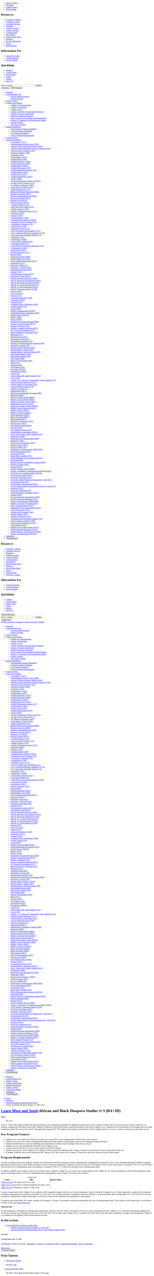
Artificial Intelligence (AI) (20, 190)
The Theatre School (18, 125)
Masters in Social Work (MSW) (23, 400)
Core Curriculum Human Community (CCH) (28, 233)
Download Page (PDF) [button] (14, 1269)
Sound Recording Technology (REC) (25, 493)
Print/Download (12, 538)
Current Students (12, 58)
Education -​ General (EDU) (21, 268)
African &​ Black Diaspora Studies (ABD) (26, 146)
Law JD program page (21, 1203)
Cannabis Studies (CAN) (20, 205)
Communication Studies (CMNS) (23, 220)
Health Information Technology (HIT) (25, 313)
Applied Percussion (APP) (21, 168)
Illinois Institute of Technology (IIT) (24, 333)
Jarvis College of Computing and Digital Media (29, 118)
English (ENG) (16, 272)
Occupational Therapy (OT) (21, 430)
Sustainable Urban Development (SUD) (26, 508)
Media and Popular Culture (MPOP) (24, 406)
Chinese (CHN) (17, 216)
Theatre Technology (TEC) (21, 517)
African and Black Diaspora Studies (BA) (22, 1103)
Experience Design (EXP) (20, 276)
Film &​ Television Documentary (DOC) (26, 281)
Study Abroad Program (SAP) (22, 506)
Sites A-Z (9, 81)
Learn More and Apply (20, 1111)
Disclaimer (31, 1244)
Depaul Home (11, 9)
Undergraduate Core (13, 94)
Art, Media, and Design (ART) (22, 185)
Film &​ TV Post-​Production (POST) (24, 287)
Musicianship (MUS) (19, 419)
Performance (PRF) (18, 436)
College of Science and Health (22, 114)
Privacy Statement (86, 1244)
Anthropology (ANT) (19, 157)
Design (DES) (16, 255)
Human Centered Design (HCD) (23, 324)
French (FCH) (16, 296)
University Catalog (13, 575)
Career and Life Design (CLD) (22, 207)
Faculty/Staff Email (13, 41)
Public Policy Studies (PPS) (21, 456)
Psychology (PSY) (18, 454)
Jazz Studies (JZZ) (18, 367)
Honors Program (17, 99)
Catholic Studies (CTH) (20, 209)
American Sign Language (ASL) (23, 151)
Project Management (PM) (21, 452)
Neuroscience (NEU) (19, 423)
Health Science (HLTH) (20, 315)
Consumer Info (11, 33)
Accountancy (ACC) (18, 142)
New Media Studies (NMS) (21, 426)
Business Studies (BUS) (20, 203)
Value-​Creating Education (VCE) (23, 523)
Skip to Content (12, 3)
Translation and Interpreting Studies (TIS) (26, 519)
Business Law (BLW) (19, 200)
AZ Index (9, 5)
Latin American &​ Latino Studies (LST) (26, 376)
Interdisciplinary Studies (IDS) (22, 350)
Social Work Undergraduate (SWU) (24, 484)
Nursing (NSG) (16, 428)
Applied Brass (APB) (19, 159)
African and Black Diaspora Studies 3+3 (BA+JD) (30, 1228)
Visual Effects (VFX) (19, 525)
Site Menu (5, 88)
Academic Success (13, 24)
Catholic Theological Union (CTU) (24, 211)
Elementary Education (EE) (21, 270)
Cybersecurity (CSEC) (19, 248)
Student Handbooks (13, 127)
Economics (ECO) (18, 263)
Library (8, 43)
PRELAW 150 (7, 1182)
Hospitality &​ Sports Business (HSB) (25, 322)
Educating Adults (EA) (19, 265)
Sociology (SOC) (17, 488)
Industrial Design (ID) (19, 337)
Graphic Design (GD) (19, 307)
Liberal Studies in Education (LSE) (24, 384)
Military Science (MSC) (20, 410)
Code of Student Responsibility (22, 135)
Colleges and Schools (14, 103)
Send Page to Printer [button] (13, 1261)
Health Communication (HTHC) (23, 311)
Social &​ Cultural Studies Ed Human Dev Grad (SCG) (31, 480)
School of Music (17, 122)
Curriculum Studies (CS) (20, 244)
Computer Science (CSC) (20, 229)
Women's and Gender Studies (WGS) (25, 527)
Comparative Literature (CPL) (22, 224)
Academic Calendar (13, 20)
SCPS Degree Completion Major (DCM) (26, 473)
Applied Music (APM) (19, 166)
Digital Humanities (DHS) (21, 257)
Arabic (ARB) (16, 179)
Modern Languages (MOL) (21, 413)
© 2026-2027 (6, 1244)
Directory (9, 39)
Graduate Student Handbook (21, 131)
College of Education (19, 107)
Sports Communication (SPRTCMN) (25, 501)
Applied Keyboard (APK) (20, 164)
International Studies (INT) (21, 356)
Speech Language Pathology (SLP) (24, 499)
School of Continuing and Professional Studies (28, 120)
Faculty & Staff (11, 60)
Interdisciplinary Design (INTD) (23, 348)
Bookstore (10, 26)
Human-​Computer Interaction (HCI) (24, 328)
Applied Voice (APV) (19, 174)
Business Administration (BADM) (24, 196)
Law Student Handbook (20, 133)
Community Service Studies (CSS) (24, 222)
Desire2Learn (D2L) (13, 37)
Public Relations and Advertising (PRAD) (26, 458)
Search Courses (12, 101)
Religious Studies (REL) (20, 465)
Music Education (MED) (20, 415)
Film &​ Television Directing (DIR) (24, 278)
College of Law (16, 109)
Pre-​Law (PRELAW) (19, 447)
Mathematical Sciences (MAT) (22, 404)
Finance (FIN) (16, 291)
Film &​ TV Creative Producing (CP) (24, 285)
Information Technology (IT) (21, 341)
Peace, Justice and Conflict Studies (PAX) (26, 434)
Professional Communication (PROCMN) (26, 449)
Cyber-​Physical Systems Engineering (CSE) (27, 246)
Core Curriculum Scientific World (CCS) (26, 235)
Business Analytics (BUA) (21, 198)
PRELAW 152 (7, 1188)
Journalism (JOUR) (18, 369)
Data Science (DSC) (18, 250)
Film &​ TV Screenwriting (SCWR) (24, 289)
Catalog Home (11, 7)
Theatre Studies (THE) (19, 514)
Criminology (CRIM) (19, 239)
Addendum (10, 536)
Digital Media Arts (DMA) (21, 259)
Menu (3, 1117)
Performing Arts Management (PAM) (25, 439)
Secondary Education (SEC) (21, 478)
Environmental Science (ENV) (22, 274)
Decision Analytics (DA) (20, 252)
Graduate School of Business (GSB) (24, 304)
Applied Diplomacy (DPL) (21, 161)
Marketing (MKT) (17, 395)
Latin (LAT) (15, 374)
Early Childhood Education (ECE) (24, 261)
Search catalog (6, 85)
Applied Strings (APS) (19, 172)
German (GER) (16, 302)
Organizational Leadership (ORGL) (24, 432)
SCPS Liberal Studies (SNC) (22, 475)
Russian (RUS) (16, 467)
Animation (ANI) (17, 155)
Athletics (9, 70)
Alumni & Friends (13, 56)
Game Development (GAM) (21, 298)
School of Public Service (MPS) (23, 469)
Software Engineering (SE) (21, 491)
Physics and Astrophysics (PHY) (23, 443)
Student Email (11, 46)
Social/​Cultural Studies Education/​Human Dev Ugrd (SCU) (33, 486)
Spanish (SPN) (16, 495)
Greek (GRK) (16, 309)
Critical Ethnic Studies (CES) (22, 242)
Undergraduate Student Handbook (24, 129)
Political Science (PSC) (19, 445)
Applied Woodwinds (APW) (21, 177)
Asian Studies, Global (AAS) (22, 187)
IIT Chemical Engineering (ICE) (23, 330)
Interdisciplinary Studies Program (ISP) (25, 352)
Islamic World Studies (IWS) (21, 361)
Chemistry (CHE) (17, 213)
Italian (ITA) (15, 363)
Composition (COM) (18, 226)
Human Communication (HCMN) (23, 534)
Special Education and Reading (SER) (25, 497)
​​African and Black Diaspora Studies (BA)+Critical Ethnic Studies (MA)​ (38, 1230)
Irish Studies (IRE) (18, 358)
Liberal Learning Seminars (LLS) (23, 382)
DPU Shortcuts (16, 88)
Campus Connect (12, 28)
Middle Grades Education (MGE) (23, 408)
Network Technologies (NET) (22, 421)
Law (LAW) (15, 378)
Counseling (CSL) (18, 237)
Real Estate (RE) (17, 460)
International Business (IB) (21, 354)
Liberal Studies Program (20, 97)
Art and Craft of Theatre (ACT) (23, 183)
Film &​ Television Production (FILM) (25, 283)
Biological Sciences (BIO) (21, 194)
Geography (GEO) (18, 300)
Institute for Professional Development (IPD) (28, 343)
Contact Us (41, 1244)
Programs (9, 92)
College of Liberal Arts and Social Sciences (27, 112)
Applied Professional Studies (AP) (24, 170)
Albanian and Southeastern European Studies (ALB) (31, 148)
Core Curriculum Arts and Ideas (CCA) (26, 231)
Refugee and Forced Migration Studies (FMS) (28, 462)
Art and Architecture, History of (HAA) (26, 181)
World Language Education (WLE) (24, 530)
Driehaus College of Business (22, 116)
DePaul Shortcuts (8, 615)
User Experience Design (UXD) (23, 521)
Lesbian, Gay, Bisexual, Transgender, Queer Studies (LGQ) (33, 380)
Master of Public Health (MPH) (23, 397)
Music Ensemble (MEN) (20, 417)
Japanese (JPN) (16, 365)
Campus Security (12, 30)
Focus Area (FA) (17, 294)
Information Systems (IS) (20, 339)
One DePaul (10, 35)
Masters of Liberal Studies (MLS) (23, 402)
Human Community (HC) (20, 326)
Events (8, 77)
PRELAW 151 (7, 1185)
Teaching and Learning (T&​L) (22, 512)
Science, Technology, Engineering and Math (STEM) (31, 471)
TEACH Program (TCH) (20, 510)
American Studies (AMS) (20, 153)
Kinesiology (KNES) (19, 371)
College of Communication (21, 105)
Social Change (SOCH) (20, 482)
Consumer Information (68, 1244)
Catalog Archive (12, 138)
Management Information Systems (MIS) (26, 393)
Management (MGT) (18, 391)
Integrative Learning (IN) (20, 346)
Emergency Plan (52, 1244)
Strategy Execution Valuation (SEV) (24, 504)
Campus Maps (11, 72)
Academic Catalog (13, 22)
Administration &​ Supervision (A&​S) (25, 144)
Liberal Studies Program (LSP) (22, 387)
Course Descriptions (13, 140)
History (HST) (16, 317)
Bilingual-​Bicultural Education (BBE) (25, 192)
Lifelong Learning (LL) (20, 389)
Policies (9, 79)
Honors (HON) (16, 320)
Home (8, 1098)
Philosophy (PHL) (18, 441)
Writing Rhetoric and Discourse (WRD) (26, 532)
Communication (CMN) (20, 218)
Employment (11, 75)
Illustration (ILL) (17, 335)
